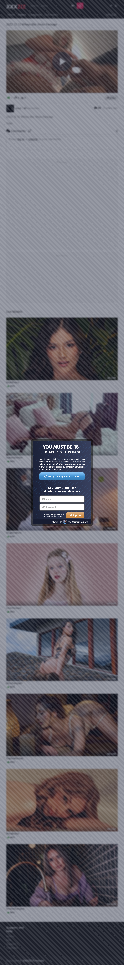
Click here (48, 517)
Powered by (57, 522)
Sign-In (76, 515)
